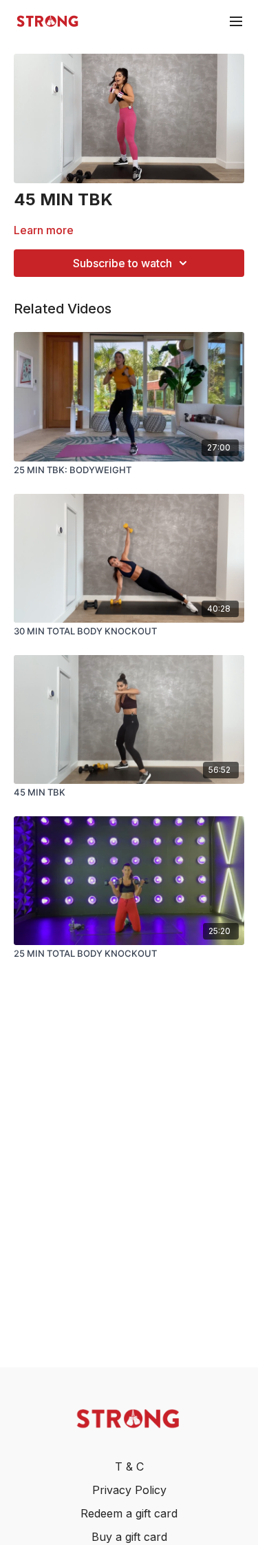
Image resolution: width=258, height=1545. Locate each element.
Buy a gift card (129, 1537)
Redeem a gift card (129, 1513)
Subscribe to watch (122, 263)
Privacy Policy (129, 1490)
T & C (129, 1466)
